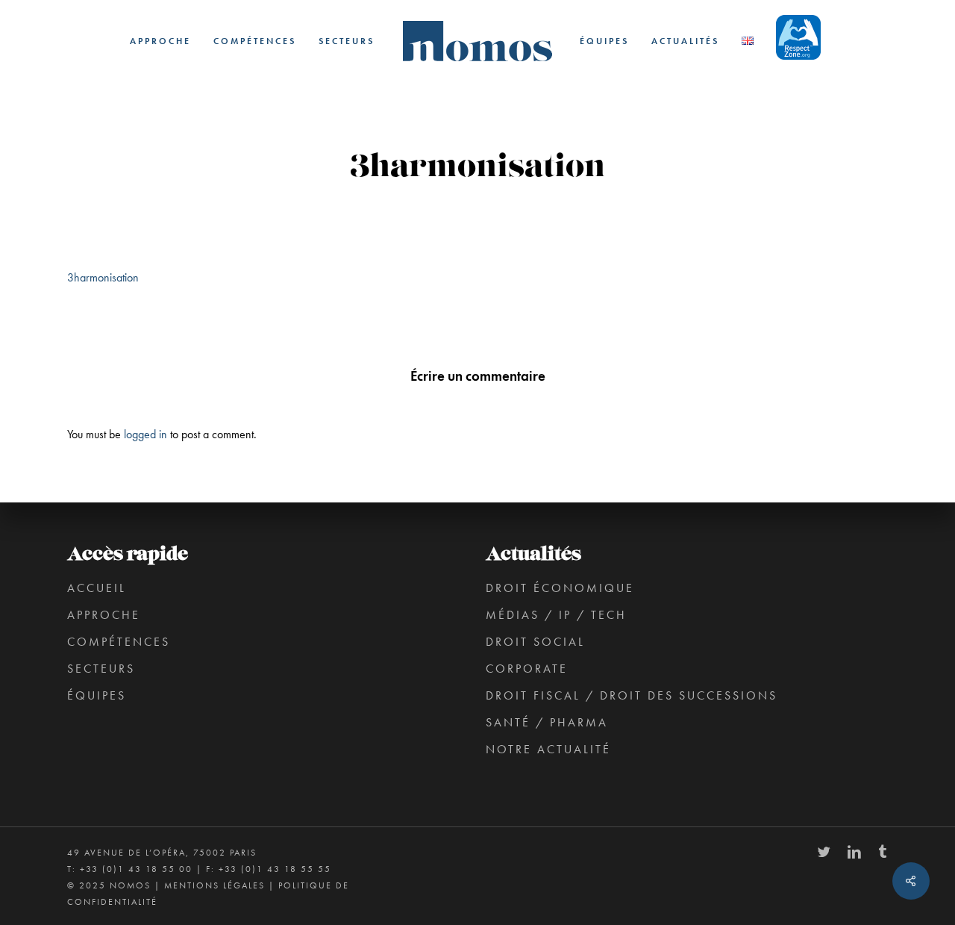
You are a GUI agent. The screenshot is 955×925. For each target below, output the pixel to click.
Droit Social (535, 642)
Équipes (96, 695)
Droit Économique (560, 588)
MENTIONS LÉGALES (214, 885)
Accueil (96, 588)
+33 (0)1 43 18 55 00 (136, 869)
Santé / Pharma (547, 722)
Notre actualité (548, 749)
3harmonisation (103, 277)
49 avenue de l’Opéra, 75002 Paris (162, 853)
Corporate (527, 668)
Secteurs (101, 668)
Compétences (118, 642)
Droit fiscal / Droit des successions (631, 695)
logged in (145, 434)
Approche (103, 615)
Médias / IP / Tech (556, 615)
